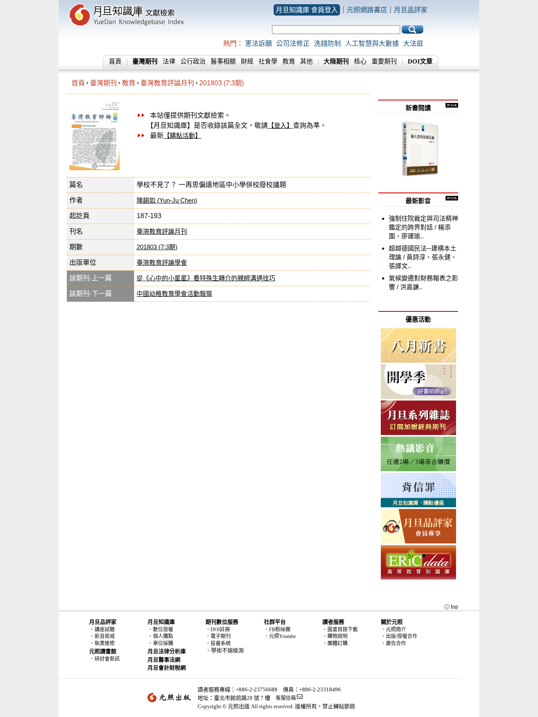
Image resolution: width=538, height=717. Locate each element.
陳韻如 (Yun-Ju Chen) (167, 200)
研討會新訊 (107, 659)
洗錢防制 (327, 43)
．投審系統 (218, 643)
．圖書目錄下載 (340, 630)
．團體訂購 (335, 643)
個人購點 (163, 636)
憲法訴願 (258, 43)
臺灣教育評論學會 (162, 262)
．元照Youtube (280, 636)
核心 (360, 61)
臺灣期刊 (103, 83)
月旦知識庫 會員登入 (307, 9)
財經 (247, 61)
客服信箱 (286, 698)
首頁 (115, 61)
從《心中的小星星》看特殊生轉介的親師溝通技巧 (206, 278)
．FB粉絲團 (277, 630)
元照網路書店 (367, 9)
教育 (288, 61)
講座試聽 (105, 630)
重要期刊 (384, 61)
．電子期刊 (218, 636)
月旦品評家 (410, 9)
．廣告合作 (393, 643)
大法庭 (413, 43)
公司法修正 (293, 43)
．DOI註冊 (218, 630)
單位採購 (163, 643)
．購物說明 (335, 636)
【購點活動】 (182, 135)
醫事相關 (223, 61)
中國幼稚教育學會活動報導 (174, 293)
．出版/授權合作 (399, 636)
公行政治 (193, 61)
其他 (306, 61)
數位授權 (163, 630)
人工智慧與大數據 (372, 43)
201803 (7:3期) (221, 83)
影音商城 (105, 636)
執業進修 (105, 643)
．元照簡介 (393, 630)
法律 (169, 61)
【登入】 (280, 125)
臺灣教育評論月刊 (167, 83)
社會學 (267, 61)
